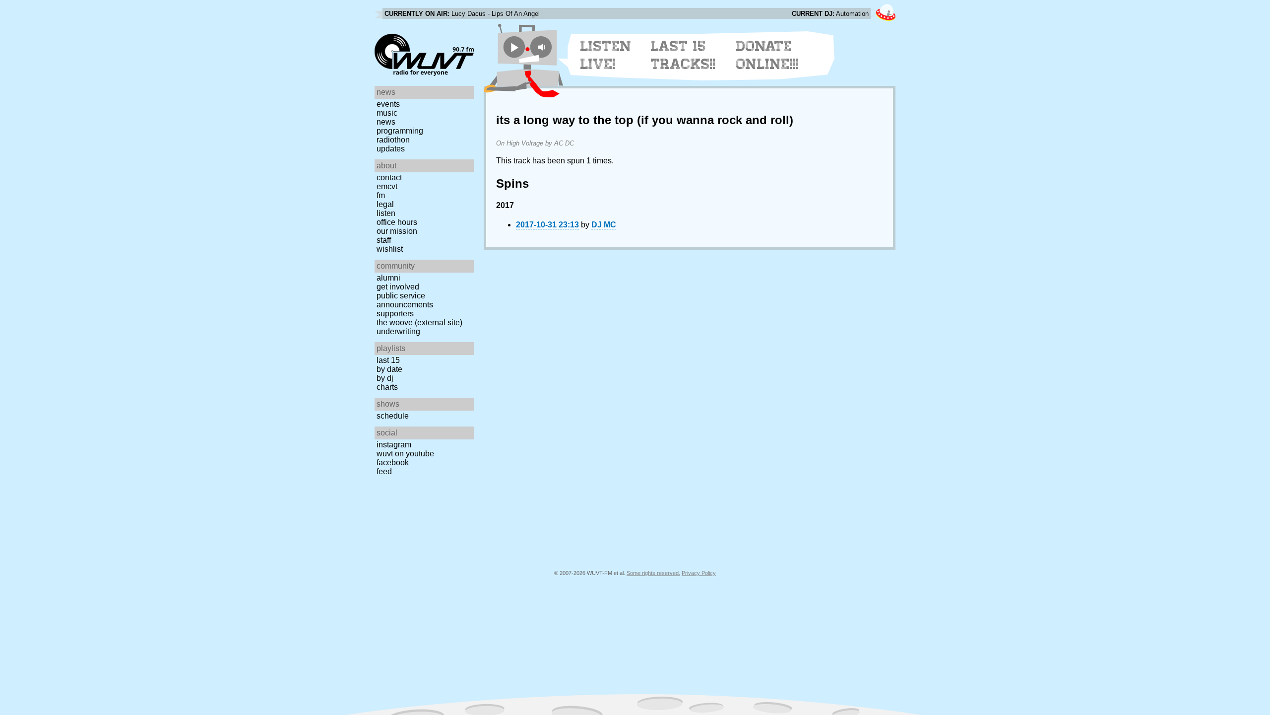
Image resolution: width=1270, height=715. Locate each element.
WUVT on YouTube (405, 453)
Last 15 (388, 360)
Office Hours (397, 222)
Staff (384, 240)
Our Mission (397, 231)
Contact (389, 177)
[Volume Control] (542, 47)
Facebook (393, 462)
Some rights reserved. (653, 573)
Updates (391, 148)
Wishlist (390, 249)
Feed (384, 471)
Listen (386, 213)
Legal (385, 204)
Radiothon (393, 140)
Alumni (388, 278)
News (386, 122)
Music (387, 113)
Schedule (393, 416)
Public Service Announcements (405, 300)
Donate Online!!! (767, 55)
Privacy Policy (699, 573)
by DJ (385, 378)
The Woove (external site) (419, 322)
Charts (387, 387)
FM (381, 195)
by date (389, 369)
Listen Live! (606, 55)
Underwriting (398, 331)
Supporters (395, 313)
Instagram (394, 444)
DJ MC (603, 224)
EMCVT (387, 186)
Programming (400, 131)
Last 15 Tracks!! (683, 55)
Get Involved (398, 287)
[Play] (514, 47)
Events (388, 104)
